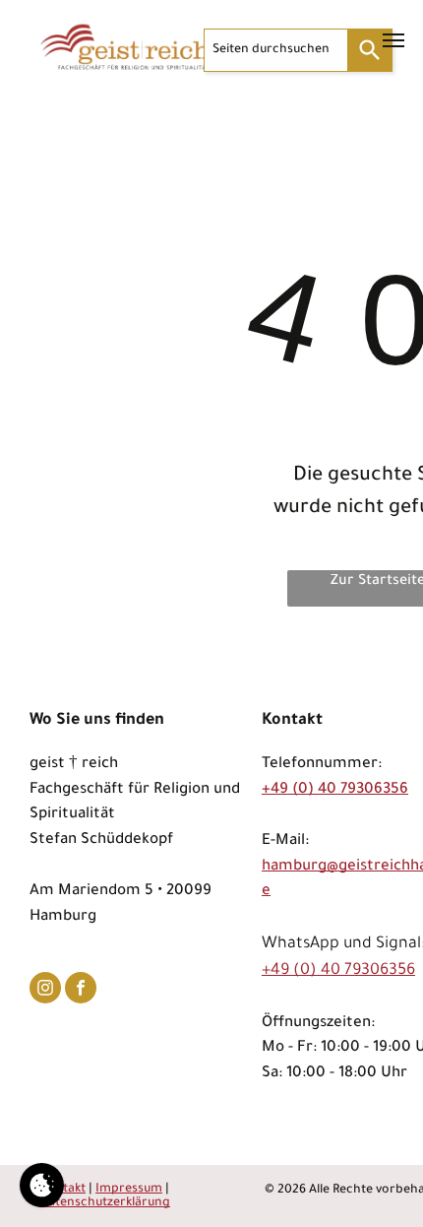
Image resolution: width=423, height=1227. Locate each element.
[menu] (393, 40)
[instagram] (45, 990)
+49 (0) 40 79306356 (335, 790)
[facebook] (80, 990)
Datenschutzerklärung (104, 1203)
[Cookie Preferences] (42, 1185)
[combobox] (276, 50)
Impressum (128, 1189)
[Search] (370, 50)
